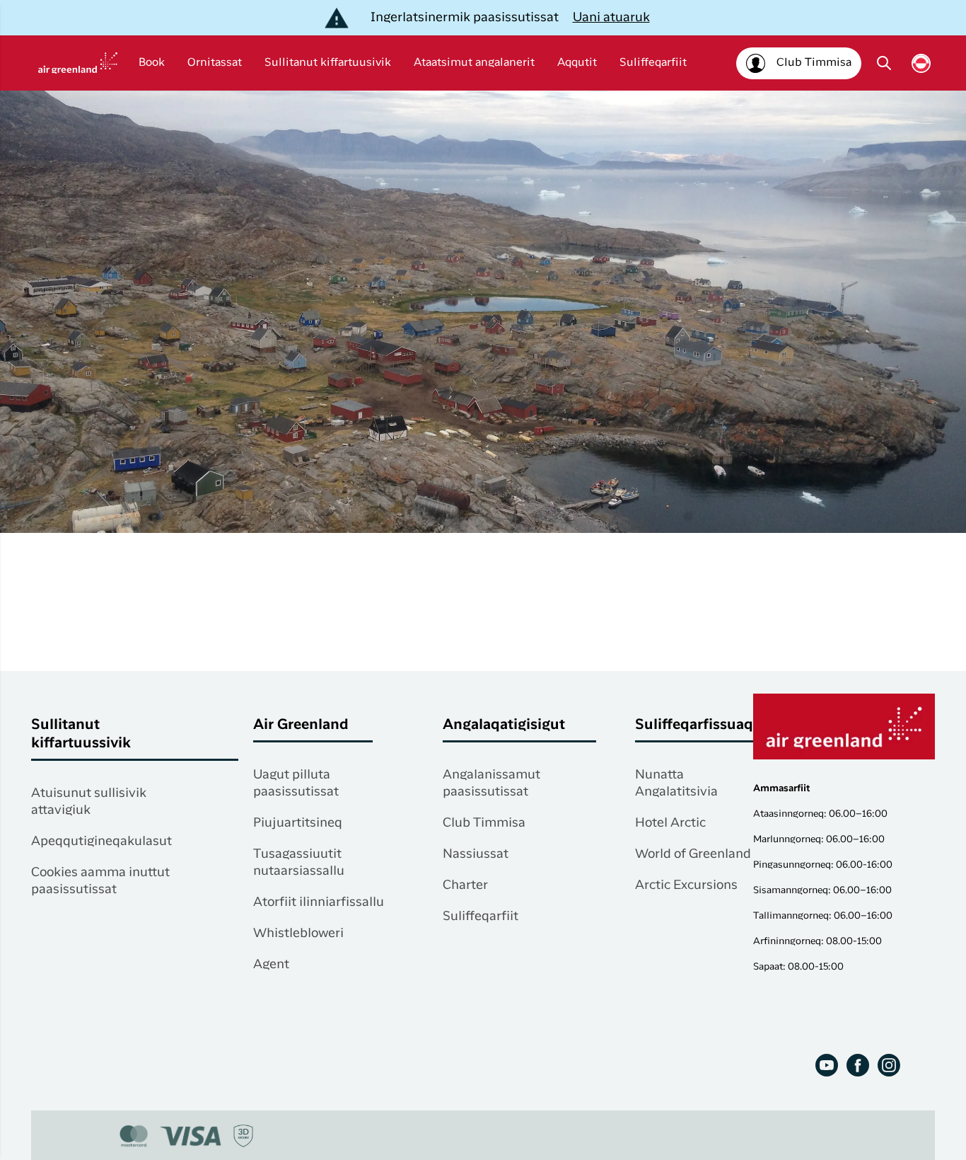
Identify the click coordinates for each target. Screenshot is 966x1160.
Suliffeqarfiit (653, 63)
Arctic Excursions (686, 885)
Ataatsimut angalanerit (474, 63)
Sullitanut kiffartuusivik (327, 63)
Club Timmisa (484, 823)
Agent (271, 964)
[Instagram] (889, 1065)
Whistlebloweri (298, 933)
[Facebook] (857, 1065)
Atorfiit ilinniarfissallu (318, 902)
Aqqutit (577, 63)
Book (152, 63)
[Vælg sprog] (921, 63)
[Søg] (884, 63)
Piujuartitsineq (297, 823)
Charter (465, 885)
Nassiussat (475, 854)
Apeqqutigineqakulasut (101, 841)
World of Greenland (693, 854)
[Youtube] (826, 1065)
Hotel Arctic (670, 823)
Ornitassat (214, 63)
